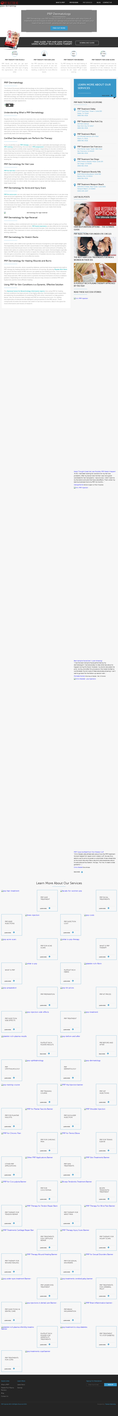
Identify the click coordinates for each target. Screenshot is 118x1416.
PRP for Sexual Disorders (70, 1262)
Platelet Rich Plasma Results (47, 1044)
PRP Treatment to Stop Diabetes (107, 1334)
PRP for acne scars (10, 194)
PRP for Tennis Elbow (106, 1140)
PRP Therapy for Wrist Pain (71, 1213)
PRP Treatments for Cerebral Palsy (106, 1287)
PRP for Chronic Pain (48, 1140)
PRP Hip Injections (104, 1092)
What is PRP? (60, 2)
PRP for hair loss (9, 170)
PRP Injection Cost (70, 922)
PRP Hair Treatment (45, 898)
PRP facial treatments (39, 226)
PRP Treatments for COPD (11, 1359)
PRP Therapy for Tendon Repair (12, 1213)
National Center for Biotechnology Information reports (26, 291)
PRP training (8, 147)
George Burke (78, 485)
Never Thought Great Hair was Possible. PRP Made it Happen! (95, 471)
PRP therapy (24, 145)
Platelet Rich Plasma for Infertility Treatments (46, 1336)
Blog (99, 2)
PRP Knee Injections (10, 922)
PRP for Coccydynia (46, 1189)
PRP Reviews (73, 2)
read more (105, 95)
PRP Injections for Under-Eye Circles (92, 234)
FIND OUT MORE (59, 28)
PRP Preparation (48, 994)
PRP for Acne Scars (46, 947)
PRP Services (87, 2)
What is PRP (10, 970)
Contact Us (107, 2)
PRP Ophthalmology (12, 1068)
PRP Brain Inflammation (70, 1310)
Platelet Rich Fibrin (60, 269)
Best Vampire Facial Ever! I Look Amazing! (88, 661)
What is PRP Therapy (104, 947)
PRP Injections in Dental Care (12, 1310)
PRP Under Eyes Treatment (47, 1286)
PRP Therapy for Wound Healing (12, 1262)
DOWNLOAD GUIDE (87, 43)
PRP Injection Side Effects (11, 1019)
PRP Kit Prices (105, 994)
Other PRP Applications (10, 1165)
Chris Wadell (78, 867)
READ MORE (77, 872)
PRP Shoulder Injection (70, 1116)
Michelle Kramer (79, 676)
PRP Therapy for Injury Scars (107, 1237)
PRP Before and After (106, 1044)
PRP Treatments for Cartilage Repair (47, 1238)
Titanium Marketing (110, 1404)
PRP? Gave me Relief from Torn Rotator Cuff (89, 852)
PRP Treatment (70, 1018)
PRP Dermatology (70, 1068)
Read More (43, 1054)
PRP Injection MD (6, 1404)
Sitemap (19, 1388)
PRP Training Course (46, 1092)
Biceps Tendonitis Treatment (104, 1190)
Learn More (43, 908)
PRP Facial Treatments (105, 898)
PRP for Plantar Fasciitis (12, 1116)
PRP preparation (38, 147)
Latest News (21, 1384)
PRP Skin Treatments (69, 1165)
